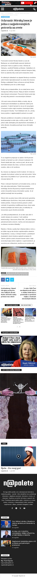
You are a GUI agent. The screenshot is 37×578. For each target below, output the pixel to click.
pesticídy (18, 274)
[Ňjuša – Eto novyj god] (18, 456)
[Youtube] (24, 508)
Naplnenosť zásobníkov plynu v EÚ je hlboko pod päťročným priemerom (6, 320)
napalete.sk (4, 30)
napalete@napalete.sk (7, 565)
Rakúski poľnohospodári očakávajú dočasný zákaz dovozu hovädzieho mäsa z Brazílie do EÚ (18, 320)
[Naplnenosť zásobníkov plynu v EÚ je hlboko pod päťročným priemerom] (6, 312)
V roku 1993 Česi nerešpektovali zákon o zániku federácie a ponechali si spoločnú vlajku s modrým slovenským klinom (28, 293)
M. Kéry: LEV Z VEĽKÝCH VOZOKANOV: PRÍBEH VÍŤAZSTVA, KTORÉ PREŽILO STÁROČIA (23, 533)
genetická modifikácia (22, 273)
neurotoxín (5, 274)
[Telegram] (7, 280)
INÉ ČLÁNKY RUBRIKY (12, 305)
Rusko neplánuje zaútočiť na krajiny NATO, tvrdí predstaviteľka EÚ (30, 319)
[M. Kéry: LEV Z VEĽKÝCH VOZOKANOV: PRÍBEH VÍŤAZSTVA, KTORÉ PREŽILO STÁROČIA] (6, 534)
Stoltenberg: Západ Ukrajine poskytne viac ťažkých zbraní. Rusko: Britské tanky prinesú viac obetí (8, 292)
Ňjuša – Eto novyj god (11, 468)
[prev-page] (17, 327)
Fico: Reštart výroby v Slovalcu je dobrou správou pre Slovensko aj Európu (23, 523)
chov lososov (11, 273)
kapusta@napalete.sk (7, 563)
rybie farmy (25, 274)
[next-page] (20, 327)
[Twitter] (12, 280)
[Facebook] (3, 280)
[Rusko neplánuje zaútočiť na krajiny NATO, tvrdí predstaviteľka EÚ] (30, 312)
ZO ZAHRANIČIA (9, 13)
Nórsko (12, 274)
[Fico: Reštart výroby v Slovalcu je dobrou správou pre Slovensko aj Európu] (6, 524)
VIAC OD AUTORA (26, 305)
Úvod (2, 13)
